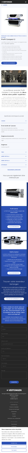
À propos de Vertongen (14, 409)
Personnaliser (14, 446)
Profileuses (14, 426)
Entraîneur (4, 164)
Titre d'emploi (4, 363)
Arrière (5, 5)
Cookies (14, 416)
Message (3, 370)
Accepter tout (14, 443)
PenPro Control (14, 252)
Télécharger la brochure (14, 169)
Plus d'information (14, 226)
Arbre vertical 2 (5, 160)
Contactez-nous (14, 404)
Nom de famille (4, 333)
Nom (2, 326)
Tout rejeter (14, 450)
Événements (14, 411)
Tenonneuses (14, 424)
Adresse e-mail (4, 341)
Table (2, 152)
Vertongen (6, 1)
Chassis (3, 120)
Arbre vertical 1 (5, 156)
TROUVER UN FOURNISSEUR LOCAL (14, 298)
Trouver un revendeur (9, 63)
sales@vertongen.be (14, 398)
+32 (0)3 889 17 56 (14, 396)
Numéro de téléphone (6, 348)
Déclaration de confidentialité (14, 418)
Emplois (14, 413)
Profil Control (14, 208)
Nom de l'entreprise (5, 355)
